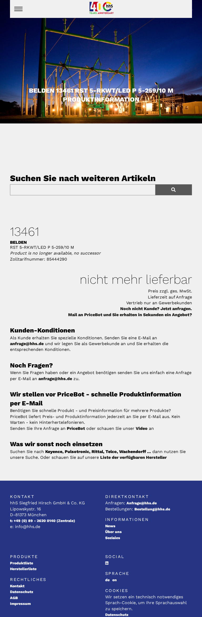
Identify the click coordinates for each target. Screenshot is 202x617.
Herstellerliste (23, 569)
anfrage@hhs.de (27, 343)
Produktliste (21, 563)
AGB (14, 598)
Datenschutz (21, 592)
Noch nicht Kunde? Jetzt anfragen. (156, 308)
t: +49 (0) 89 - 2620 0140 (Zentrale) (42, 521)
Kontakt (17, 586)
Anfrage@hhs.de (142, 503)
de (107, 580)
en (114, 580)
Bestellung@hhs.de (152, 509)
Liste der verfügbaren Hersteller (133, 457)
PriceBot (76, 428)
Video (142, 428)
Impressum (20, 603)
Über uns (113, 532)
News (110, 526)
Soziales (112, 538)
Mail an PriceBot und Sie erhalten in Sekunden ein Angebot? (130, 314)
